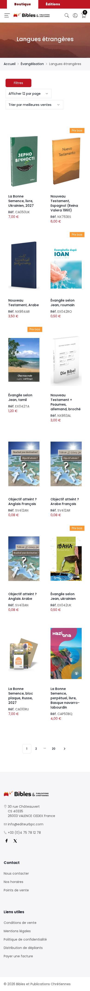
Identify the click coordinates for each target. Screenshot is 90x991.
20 (53, 749)
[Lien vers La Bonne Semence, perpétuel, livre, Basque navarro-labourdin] (66, 653)
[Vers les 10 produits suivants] (64, 748)
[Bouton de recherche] (67, 15)
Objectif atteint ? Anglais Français (22, 501)
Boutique (22, 4)
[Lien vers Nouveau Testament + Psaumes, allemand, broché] (66, 360)
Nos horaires (13, 881)
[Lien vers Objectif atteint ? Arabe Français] (66, 464)
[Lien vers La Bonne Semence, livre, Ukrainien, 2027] (23, 161)
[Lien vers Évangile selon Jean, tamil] (23, 360)
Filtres (18, 83)
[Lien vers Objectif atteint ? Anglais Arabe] (23, 558)
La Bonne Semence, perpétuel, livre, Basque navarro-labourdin (65, 698)
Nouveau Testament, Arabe (23, 302)
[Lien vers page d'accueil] (31, 15)
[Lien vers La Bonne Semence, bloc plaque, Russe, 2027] (23, 653)
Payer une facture (18, 956)
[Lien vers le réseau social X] (15, 841)
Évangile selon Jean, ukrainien (63, 596)
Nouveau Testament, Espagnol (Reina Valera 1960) (64, 203)
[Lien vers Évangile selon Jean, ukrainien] (66, 558)
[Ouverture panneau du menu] (7, 15)
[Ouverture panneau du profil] (75, 15)
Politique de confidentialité (25, 939)
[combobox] (29, 93)
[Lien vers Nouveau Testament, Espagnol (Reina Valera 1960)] (66, 161)
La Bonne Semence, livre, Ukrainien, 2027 (21, 201)
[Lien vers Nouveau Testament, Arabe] (23, 265)
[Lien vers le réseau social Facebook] (6, 841)
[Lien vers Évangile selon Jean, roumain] (66, 265)
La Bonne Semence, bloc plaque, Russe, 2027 (20, 695)
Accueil (9, 64)
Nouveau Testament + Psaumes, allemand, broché (66, 402)
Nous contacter (16, 873)
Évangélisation (32, 64)
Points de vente (16, 890)
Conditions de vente (20, 922)
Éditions (53, 4)
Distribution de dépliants (23, 947)
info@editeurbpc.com (25, 824)
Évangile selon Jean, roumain (63, 302)
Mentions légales (17, 931)
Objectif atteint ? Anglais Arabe (22, 596)
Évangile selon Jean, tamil (20, 397)
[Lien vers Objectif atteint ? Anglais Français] (23, 464)
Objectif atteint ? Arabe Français (65, 501)
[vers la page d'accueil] (45, 794)
